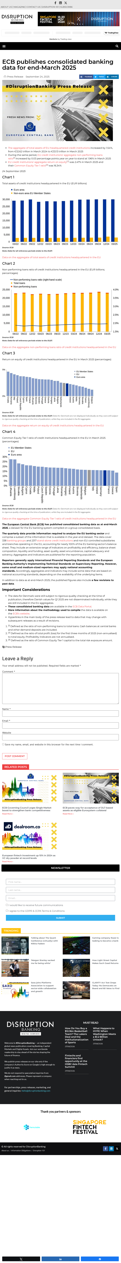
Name (6, 709)
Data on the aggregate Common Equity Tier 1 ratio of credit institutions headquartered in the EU (59, 518)
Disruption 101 (50, 7)
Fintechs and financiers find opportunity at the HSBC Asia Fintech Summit (76, 1061)
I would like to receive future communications (36, 905)
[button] (74, 24)
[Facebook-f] (55, 2)
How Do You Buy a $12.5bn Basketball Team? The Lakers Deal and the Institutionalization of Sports (76, 1035)
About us (6, 7)
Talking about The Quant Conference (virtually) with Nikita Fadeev (44, 941)
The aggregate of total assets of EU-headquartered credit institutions (49, 148)
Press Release (13, 646)
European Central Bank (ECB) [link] (26, 524)
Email (6, 721)
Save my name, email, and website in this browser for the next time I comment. (49, 744)
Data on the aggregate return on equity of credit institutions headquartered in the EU (53, 425)
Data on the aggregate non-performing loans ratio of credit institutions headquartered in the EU (59, 347)
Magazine (19, 7)
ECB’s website (21, 613)
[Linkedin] (60, 2)
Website (6, 732)
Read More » (7, 814)
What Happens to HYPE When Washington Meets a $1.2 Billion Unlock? (104, 1034)
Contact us (33, 7)
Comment (8, 671)
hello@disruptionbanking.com (36, 1090)
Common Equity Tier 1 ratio (30, 165)
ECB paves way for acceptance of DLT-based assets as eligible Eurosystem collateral (88, 809)
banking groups (16, 540)
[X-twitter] (65, 2)
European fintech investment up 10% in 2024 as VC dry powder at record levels (28, 856)
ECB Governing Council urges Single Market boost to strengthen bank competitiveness (26, 809)
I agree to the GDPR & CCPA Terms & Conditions (37, 911)
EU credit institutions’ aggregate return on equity (37, 162)
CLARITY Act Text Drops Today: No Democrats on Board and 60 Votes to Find (105, 985)
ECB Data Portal (82, 606)
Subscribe (66, 7)
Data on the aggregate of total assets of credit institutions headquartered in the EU (51, 257)
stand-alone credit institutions (55, 540)
